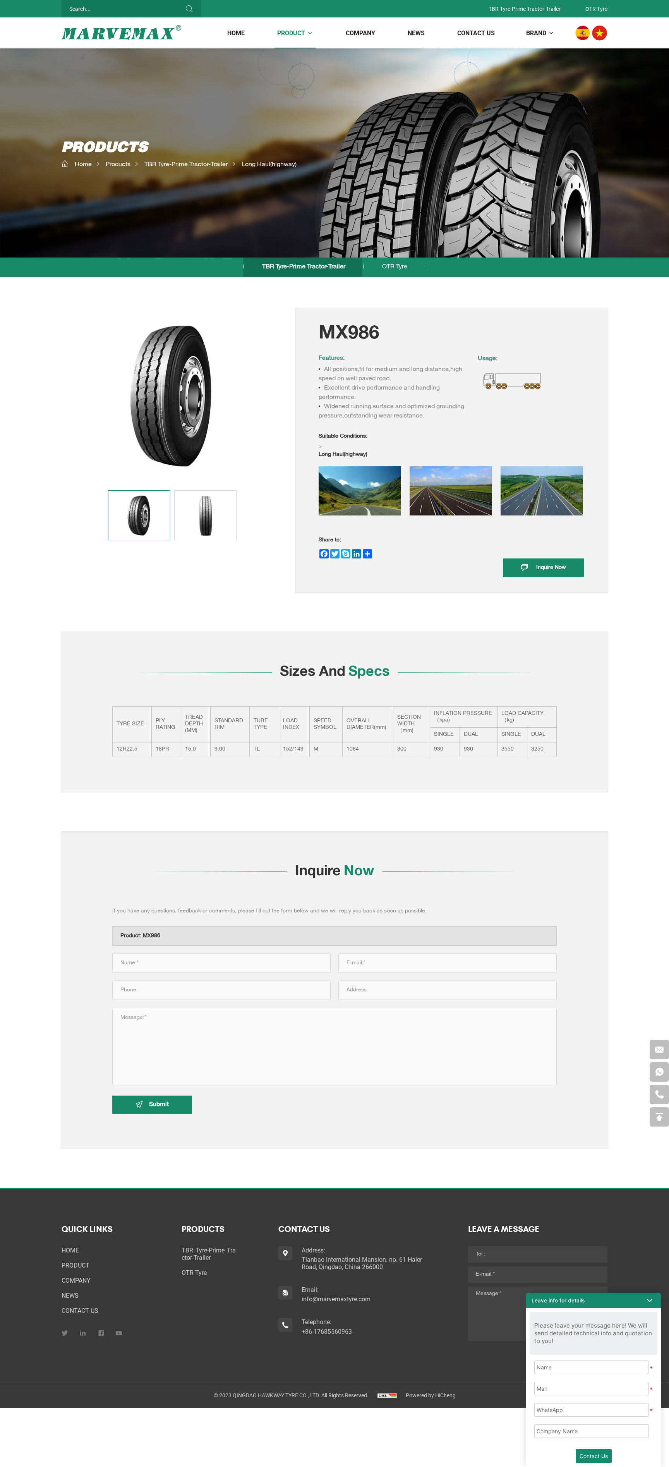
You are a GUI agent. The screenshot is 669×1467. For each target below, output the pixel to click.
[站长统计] (387, 1395)
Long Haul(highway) (269, 165)
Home (83, 165)
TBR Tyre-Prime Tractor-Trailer (525, 8)
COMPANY (360, 33)
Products (118, 165)
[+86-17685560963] (659, 1094)
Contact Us (594, 1456)
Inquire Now (551, 567)
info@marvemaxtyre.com (336, 1299)
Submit (159, 1105)
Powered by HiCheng (431, 1395)
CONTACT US (476, 33)
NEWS (416, 33)
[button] (593, 1300)
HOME (236, 33)
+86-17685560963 (327, 1331)
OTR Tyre (596, 8)
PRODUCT (291, 33)
